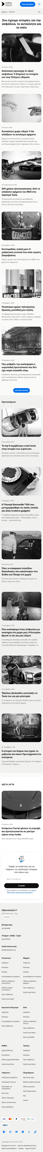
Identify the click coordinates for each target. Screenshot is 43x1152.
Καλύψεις (5, 967)
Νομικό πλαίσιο (30, 1148)
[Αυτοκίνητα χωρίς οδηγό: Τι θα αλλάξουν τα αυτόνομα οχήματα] (21, 108)
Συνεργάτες (6, 1055)
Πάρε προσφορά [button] (27, 4)
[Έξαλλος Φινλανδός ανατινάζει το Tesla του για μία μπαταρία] (21, 670)
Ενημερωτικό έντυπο (9, 1145)
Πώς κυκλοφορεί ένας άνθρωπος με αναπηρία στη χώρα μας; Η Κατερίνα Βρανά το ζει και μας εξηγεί (21, 632)
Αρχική (4, 12)
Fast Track (5, 1093)
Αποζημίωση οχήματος (9, 1077)
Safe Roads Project (29, 1091)
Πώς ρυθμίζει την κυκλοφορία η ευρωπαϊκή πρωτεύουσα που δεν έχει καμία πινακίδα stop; (19, 367)
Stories (12, 12)
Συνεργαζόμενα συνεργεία (11, 976)
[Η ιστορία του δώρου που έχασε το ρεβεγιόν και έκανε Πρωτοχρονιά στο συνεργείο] (21, 728)
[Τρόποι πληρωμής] (4, 1119)
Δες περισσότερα (21, 390)
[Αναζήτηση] (39, 12)
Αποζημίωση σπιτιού (9, 1082)
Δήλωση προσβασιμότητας (27, 1145)
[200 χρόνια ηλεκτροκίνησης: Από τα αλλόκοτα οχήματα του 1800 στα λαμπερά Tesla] (21, 165)
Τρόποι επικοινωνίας (9, 1102)
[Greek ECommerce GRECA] (6, 1125)
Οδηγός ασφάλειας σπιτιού (29, 1022)
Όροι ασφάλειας (7, 994)
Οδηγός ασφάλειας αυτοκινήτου (8, 982)
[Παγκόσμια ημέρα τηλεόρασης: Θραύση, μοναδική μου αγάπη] (21, 283)
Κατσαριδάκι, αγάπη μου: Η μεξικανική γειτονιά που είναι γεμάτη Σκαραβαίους (21, 252)
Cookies (21, 1148)
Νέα (24, 1096)
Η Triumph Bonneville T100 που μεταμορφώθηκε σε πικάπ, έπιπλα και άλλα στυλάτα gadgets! (20, 507)
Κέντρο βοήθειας (7, 1107)
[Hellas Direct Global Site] (7, 4)
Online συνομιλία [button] (8, 910)
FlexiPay (4, 972)
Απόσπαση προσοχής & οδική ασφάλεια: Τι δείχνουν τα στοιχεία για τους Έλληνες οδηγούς (20, 74)
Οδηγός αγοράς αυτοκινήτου (7, 989)
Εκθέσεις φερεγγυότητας (31, 1082)
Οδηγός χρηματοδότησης (10, 1059)
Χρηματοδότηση (7, 1050)
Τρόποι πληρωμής (8, 1098)
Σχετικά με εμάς (28, 1077)
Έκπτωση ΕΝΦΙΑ (28, 1037)
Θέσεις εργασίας (29, 1086)
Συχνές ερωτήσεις (8, 999)
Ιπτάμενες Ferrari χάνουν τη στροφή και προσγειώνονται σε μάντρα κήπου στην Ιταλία (21, 831)
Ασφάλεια (5, 963)
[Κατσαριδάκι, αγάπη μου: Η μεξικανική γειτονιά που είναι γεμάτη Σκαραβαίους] (21, 226)
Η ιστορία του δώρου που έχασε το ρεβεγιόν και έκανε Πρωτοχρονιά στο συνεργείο (21, 754)
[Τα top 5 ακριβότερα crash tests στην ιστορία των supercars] (21, 422)
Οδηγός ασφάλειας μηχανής (29, 982)
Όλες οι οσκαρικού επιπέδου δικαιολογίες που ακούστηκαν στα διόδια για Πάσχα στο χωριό (20, 571)
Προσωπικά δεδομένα (9, 1148)
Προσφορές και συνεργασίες (7, 1087)
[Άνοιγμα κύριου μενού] (39, 4)
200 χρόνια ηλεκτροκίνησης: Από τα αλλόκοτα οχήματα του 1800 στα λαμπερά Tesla (21, 191)
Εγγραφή (21, 886)
